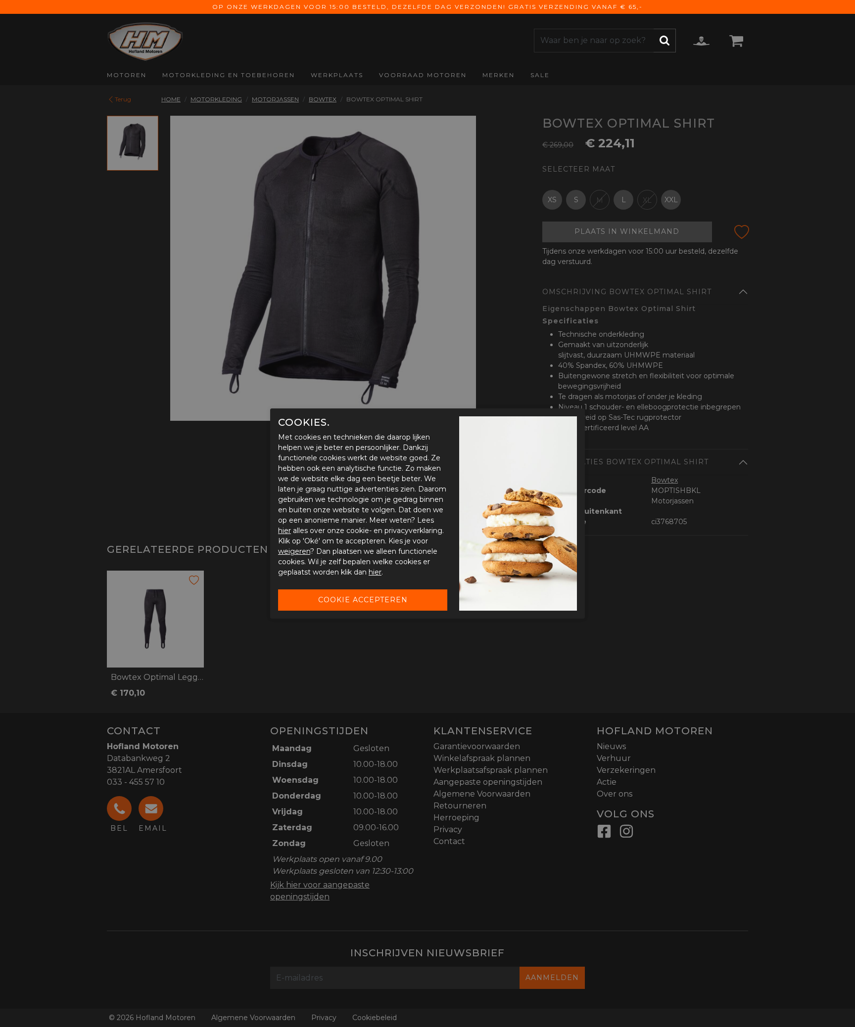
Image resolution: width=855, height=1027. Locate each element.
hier (284, 530)
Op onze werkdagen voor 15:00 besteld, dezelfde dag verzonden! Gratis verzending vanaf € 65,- (427, 6)
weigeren (294, 551)
